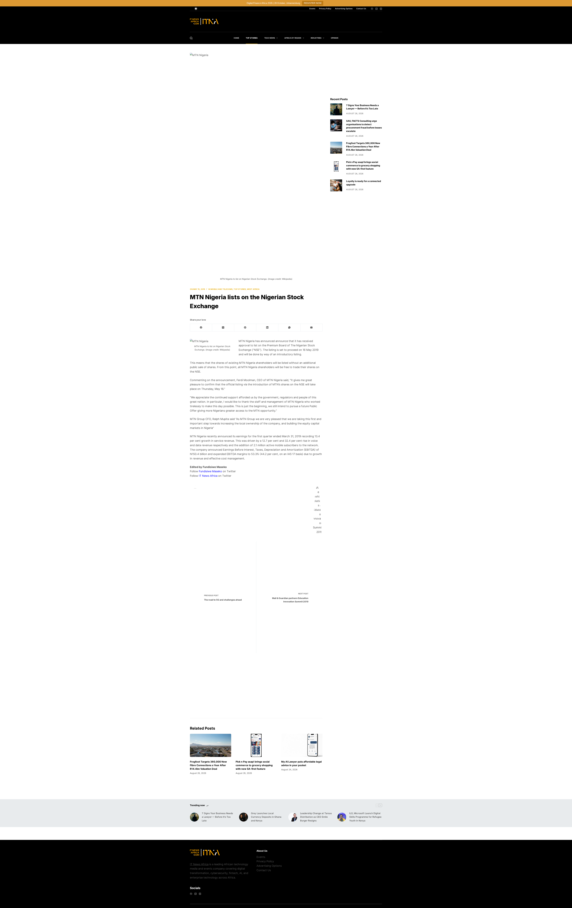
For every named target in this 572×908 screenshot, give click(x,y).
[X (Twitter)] (376, 9)
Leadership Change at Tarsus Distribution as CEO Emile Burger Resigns (316, 817)
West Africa (253, 289)
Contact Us (361, 8)
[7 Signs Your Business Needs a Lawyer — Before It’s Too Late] (336, 109)
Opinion (334, 38)
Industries (316, 38)
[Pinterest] (245, 327)
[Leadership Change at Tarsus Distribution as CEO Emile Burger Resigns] (292, 817)
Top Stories (252, 38)
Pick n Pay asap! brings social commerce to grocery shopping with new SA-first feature (254, 765)
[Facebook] (372, 9)
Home (236, 38)
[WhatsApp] (289, 327)
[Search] (191, 38)
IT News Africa (208, 475)
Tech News (269, 38)
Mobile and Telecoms (222, 289)
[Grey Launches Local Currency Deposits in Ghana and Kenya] (243, 817)
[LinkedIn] (267, 327)
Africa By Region (292, 38)
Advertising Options (344, 8)
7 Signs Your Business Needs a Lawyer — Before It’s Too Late (217, 817)
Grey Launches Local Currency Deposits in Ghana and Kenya (266, 817)
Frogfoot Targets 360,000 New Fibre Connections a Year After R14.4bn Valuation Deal (208, 765)
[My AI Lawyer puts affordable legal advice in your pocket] (301, 745)
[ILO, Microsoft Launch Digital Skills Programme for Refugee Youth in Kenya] (341, 817)
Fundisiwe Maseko (210, 471)
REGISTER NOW (312, 3)
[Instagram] (381, 9)
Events (312, 8)
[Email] (311, 327)
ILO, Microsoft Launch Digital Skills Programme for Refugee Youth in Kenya (365, 817)
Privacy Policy (325, 8)
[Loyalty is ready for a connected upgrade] (336, 185)
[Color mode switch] (195, 8)
